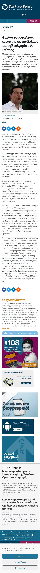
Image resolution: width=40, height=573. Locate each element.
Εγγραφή (35, 15)
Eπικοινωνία (31, 532)
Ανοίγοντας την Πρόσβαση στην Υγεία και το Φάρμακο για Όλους (17, 538)
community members (24, 9)
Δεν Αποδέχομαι (20, 562)
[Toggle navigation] (5, 21)
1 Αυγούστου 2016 (9, 118)
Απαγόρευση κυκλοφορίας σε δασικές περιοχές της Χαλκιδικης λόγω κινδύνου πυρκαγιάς (18, 474)
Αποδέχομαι (20, 556)
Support (33, 20)
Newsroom (7, 26)
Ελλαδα (5, 31)
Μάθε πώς (5, 328)
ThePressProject (21, 6)
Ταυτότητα (5, 532)
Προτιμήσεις (20, 568)
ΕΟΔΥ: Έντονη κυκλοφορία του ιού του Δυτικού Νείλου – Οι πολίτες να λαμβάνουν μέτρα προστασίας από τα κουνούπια (20, 504)
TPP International (8, 535)
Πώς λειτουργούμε (18, 532)
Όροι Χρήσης (20, 535)
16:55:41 (20, 118)
